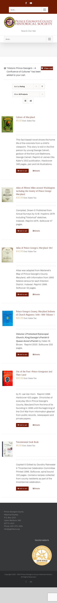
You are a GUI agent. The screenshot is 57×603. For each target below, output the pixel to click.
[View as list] (30, 100)
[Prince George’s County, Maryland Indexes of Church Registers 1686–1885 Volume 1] (7, 318)
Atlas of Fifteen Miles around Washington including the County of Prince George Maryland (35, 191)
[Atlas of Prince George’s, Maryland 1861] (7, 254)
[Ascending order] (42, 86)
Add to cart (23, 171)
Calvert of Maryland (25, 117)
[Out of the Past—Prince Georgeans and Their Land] (7, 378)
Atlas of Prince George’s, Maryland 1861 (34, 248)
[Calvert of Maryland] (7, 124)
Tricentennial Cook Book (27, 442)
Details (37, 171)
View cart (48, 68)
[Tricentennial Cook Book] (7, 448)
